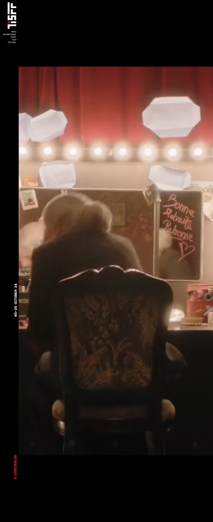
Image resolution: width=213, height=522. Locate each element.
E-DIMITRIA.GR (15, 467)
